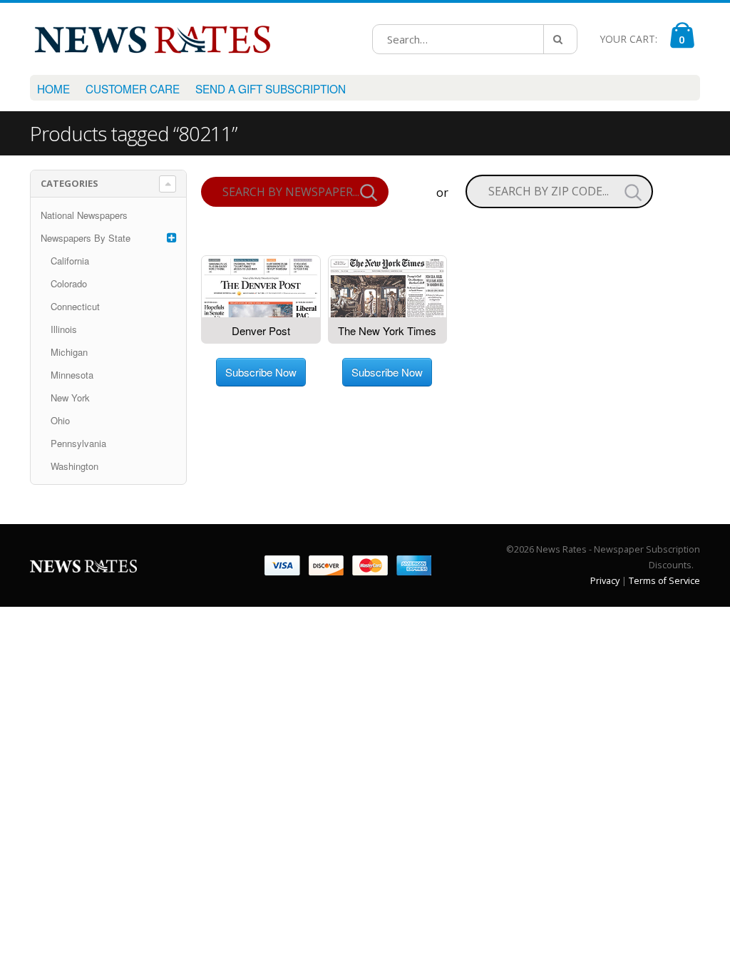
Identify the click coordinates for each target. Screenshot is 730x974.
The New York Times (387, 330)
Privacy (605, 581)
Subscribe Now (261, 371)
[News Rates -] (152, 39)
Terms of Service (664, 581)
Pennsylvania (78, 443)
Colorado (69, 283)
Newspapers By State (85, 238)
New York (70, 397)
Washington (74, 466)
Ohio (60, 420)
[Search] (560, 39)
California (70, 260)
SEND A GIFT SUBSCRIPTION (270, 88)
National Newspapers (84, 215)
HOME (53, 88)
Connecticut (75, 306)
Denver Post (261, 330)
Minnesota (72, 374)
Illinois (64, 329)
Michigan (69, 352)
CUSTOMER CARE (133, 88)
